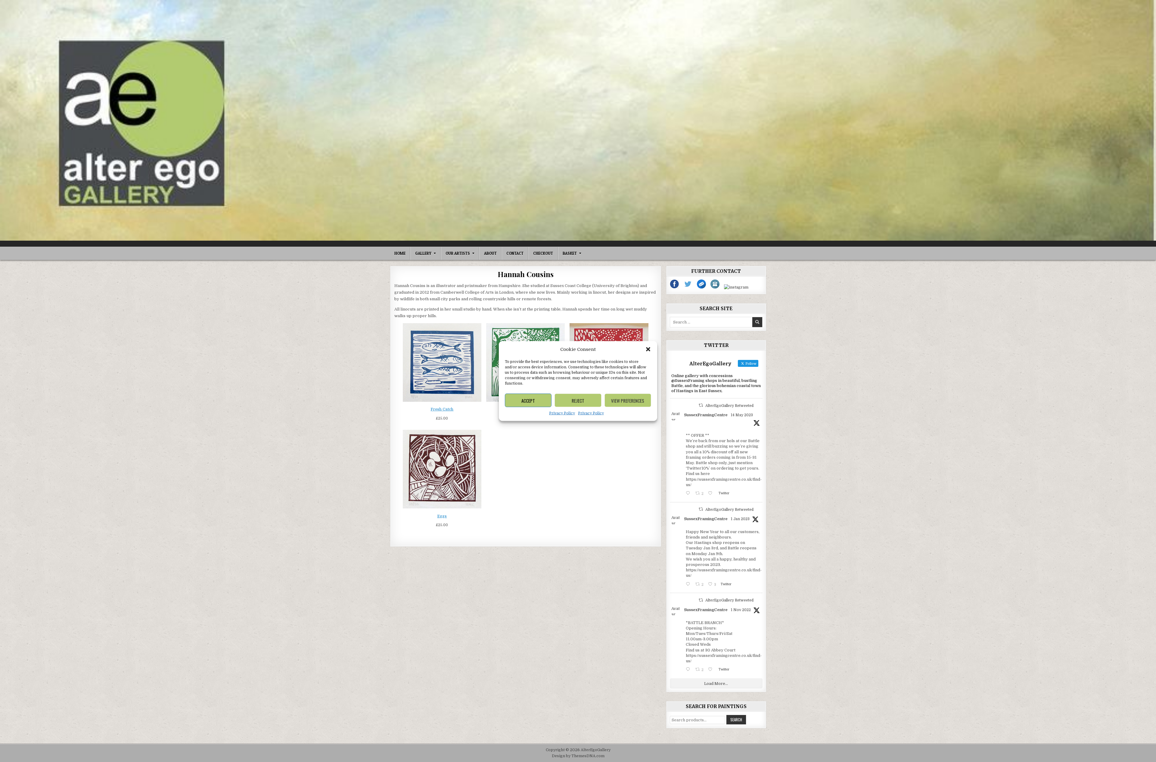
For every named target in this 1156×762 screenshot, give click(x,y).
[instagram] (736, 287)
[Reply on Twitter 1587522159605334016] (689, 670)
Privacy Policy (562, 413)
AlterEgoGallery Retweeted (729, 406)
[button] (648, 349)
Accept (528, 400)
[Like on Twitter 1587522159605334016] (712, 670)
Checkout (543, 253)
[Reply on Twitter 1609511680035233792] (689, 585)
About (490, 253)
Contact (515, 253)
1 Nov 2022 (741, 610)
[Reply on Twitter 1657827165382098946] (689, 494)
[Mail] (702, 287)
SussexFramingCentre (706, 415)
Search (736, 720)
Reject (578, 400)
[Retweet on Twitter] (701, 405)
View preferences (627, 400)
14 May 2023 (742, 415)
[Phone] (715, 287)
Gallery (423, 253)
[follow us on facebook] (675, 287)
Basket (570, 253)
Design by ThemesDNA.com (578, 756)
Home (400, 253)
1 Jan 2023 (740, 519)
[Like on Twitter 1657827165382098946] (712, 494)
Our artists (458, 253)
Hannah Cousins (525, 274)
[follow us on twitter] (688, 287)
